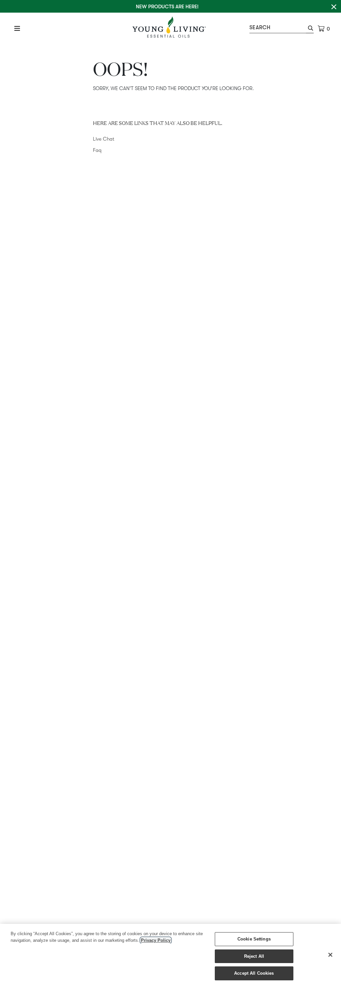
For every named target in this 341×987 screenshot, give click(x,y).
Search (259, 28)
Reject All (254, 956)
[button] (310, 29)
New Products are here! (167, 7)
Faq (97, 150)
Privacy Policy (155, 940)
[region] (170, 955)
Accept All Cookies (254, 973)
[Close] (330, 954)
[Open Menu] (17, 28)
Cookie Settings (254, 938)
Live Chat (103, 139)
